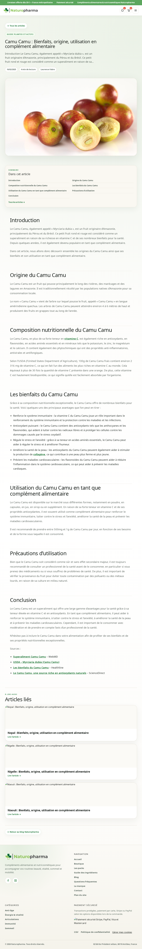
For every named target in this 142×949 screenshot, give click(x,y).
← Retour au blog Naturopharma (23, 832)
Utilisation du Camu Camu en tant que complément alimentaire (37, 190)
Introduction (14, 180)
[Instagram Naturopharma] (15, 881)
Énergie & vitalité (14, 914)
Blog (76, 877)
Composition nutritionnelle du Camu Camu (27, 185)
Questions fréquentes (85, 881)
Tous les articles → (16, 202)
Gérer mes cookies (122, 932)
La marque (79, 886)
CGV (76, 932)
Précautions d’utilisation (83, 190)
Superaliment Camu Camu (29, 656)
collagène (39, 454)
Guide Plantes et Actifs (20, 34)
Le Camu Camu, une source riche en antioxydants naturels (49, 673)
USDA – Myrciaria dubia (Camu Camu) (36, 662)
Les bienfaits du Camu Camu (85, 185)
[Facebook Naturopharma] (8, 881)
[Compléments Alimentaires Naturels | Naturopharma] (20, 10)
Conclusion (13, 196)
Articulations (12, 919)
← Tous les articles (16, 25)
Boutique (79, 863)
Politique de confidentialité (95, 932)
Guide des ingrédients (85, 872)
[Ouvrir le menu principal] (136, 10)
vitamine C (71, 338)
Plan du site (80, 895)
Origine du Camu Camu (82, 180)
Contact (78, 890)
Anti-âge (9, 910)
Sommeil (9, 928)
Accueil (78, 859)
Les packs (79, 868)
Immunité (10, 923)
